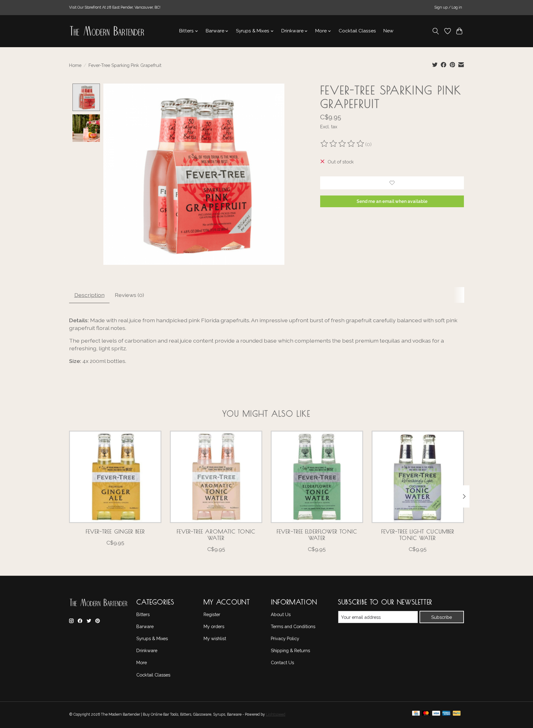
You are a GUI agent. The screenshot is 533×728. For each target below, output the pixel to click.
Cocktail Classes (357, 31)
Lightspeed (275, 714)
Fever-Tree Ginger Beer (115, 531)
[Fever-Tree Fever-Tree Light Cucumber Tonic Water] (418, 477)
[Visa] (436, 714)
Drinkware (146, 650)
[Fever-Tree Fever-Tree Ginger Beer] (115, 477)
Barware (145, 626)
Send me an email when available (392, 201)
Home (75, 65)
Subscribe (441, 617)
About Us (281, 614)
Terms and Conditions (293, 626)
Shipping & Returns (290, 650)
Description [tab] (89, 295)
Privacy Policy (285, 638)
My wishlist (215, 638)
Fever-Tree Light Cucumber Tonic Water (418, 534)
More (141, 662)
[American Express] (446, 714)
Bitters (143, 614)
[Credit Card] (416, 714)
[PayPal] (457, 714)
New (388, 31)
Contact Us (282, 662)
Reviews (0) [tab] (129, 295)
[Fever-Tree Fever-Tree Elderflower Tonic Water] (317, 477)
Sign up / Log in (448, 7)
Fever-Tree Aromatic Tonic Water (216, 534)
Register (212, 614)
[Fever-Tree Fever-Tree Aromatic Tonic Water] (216, 477)
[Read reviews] (342, 144)
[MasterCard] (426, 714)
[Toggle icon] (435, 31)
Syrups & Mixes (152, 638)
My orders (214, 626)
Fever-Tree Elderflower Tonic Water (317, 534)
